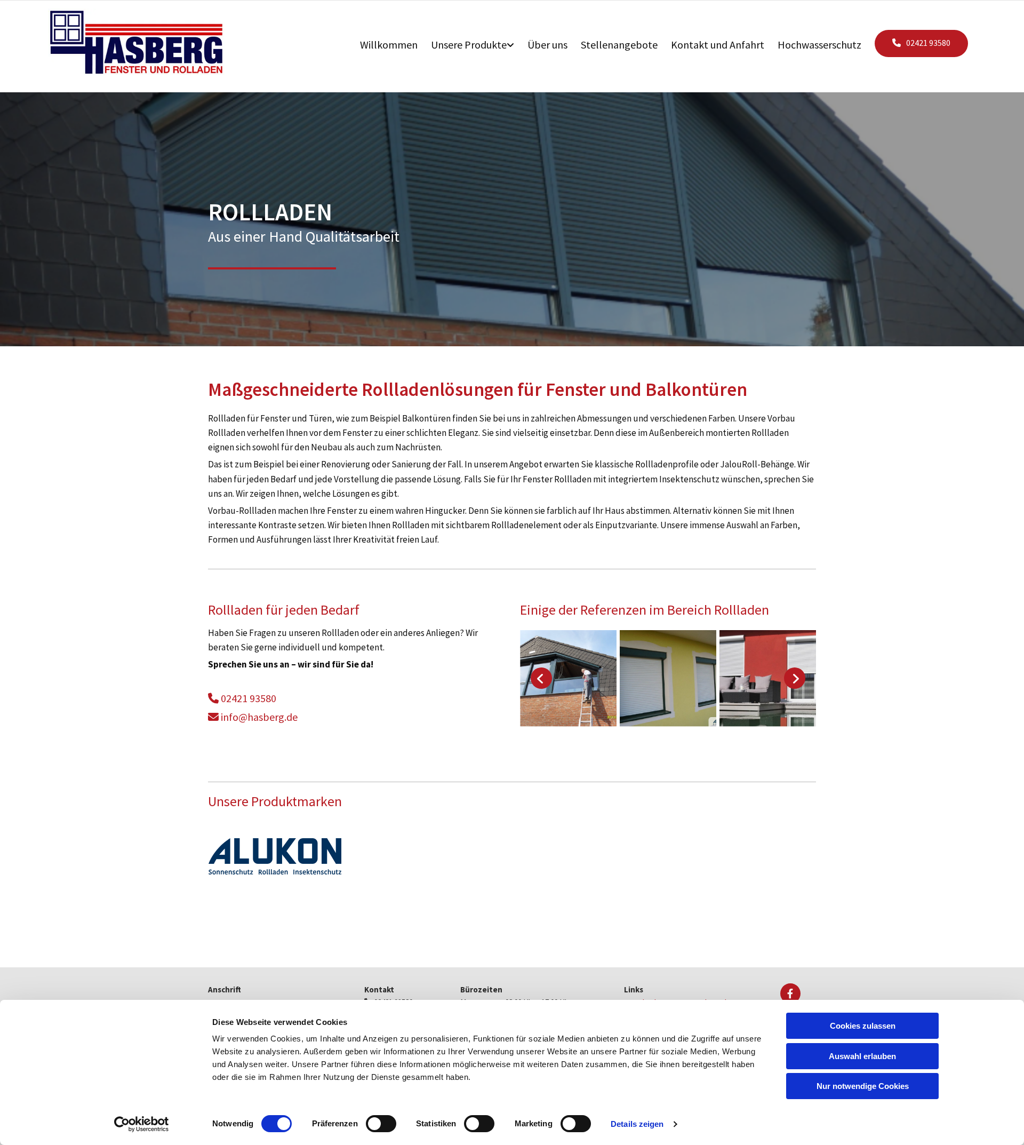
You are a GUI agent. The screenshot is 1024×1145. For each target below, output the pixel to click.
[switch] (381, 1123)
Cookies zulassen (862, 1025)
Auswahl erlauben (862, 1056)
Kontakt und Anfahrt (717, 44)
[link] (479, 41)
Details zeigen (637, 1123)
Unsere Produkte (469, 44)
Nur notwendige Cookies (863, 1086)
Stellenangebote (619, 44)
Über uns (547, 44)
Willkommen (389, 44)
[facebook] (790, 993)
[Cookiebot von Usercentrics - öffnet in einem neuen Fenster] (141, 1124)
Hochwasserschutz (819, 44)
